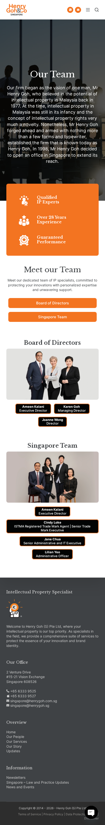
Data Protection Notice (81, 814)
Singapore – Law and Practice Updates (37, 782)
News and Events (20, 787)
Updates (13, 751)
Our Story (14, 746)
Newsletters (15, 777)
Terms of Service (29, 814)
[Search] (97, 10)
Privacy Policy (53, 814)
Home (11, 732)
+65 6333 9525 (22, 691)
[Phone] (70, 10)
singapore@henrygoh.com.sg (33, 701)
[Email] (78, 10)
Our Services (16, 741)
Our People (15, 736)
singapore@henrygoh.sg (29, 705)
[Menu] (88, 10)
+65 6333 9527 (22, 696)
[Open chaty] (91, 812)
